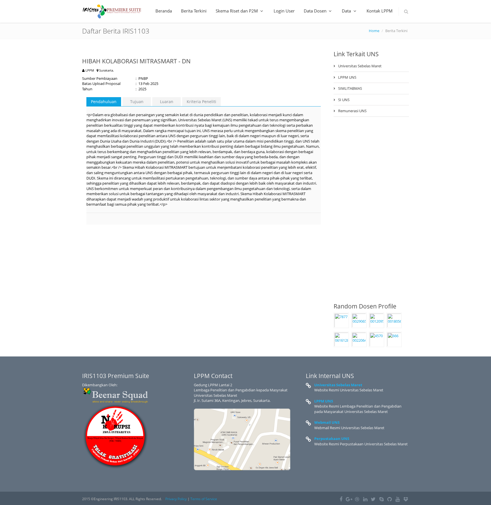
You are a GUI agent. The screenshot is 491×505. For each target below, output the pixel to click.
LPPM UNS (347, 77)
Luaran (166, 101)
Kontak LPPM (380, 11)
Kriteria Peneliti (201, 101)
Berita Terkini (194, 11)
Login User (284, 11)
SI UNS (343, 99)
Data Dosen (316, 11)
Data (347, 11)
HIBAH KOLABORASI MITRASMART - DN (136, 61)
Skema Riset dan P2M (237, 11)
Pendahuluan (103, 101)
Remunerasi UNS (352, 110)
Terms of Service (203, 498)
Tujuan (136, 101)
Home (374, 30)
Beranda (163, 11)
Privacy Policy (176, 498)
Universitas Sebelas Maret (360, 65)
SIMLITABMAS (350, 88)
